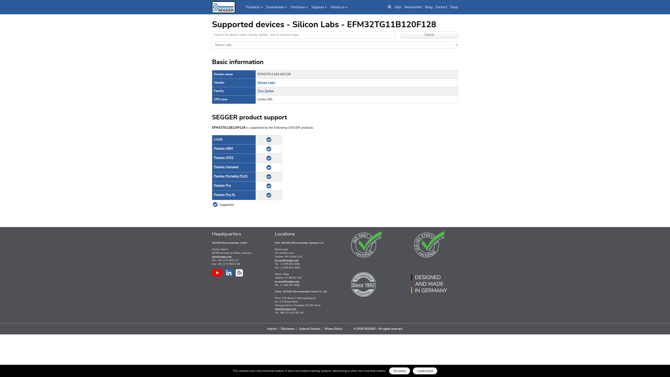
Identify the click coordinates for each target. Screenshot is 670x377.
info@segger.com (222, 257)
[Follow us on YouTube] (217, 272)
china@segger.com (285, 309)
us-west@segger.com (287, 281)
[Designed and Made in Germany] (429, 284)
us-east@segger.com (287, 260)
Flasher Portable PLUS (230, 176)
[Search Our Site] (389, 7)
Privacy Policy (333, 328)
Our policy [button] (399, 370)
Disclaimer (288, 328)
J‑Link (218, 139)
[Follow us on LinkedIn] (229, 272)
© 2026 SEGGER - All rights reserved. (378, 328)
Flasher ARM (223, 148)
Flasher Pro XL (225, 194)
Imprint (272, 328)
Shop (454, 7)
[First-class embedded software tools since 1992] (366, 284)
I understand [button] (425, 370)
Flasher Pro (222, 185)
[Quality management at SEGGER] (366, 244)
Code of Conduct (309, 328)
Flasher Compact (226, 167)
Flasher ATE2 (224, 157)
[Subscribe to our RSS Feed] (239, 273)
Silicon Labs (266, 82)
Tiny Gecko (266, 91)
